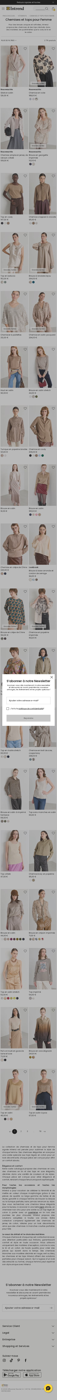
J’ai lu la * (27, 708)
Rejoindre (28, 718)
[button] (48, 1388)
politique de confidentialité (31, 708)
